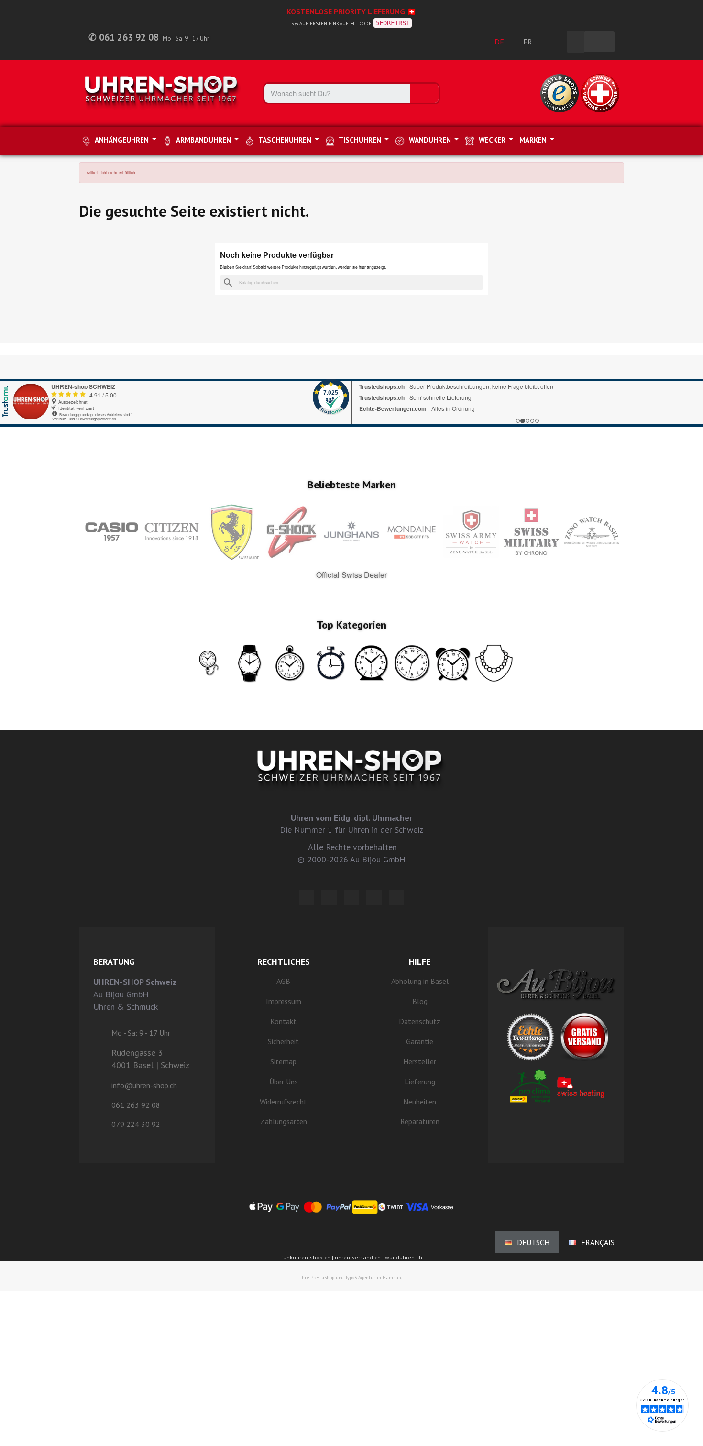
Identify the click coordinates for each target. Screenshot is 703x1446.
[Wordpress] (306, 897)
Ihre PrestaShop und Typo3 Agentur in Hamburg (351, 1277)
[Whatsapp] (374, 897)
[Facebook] (329, 897)
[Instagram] (351, 897)
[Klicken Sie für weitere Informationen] (351, 391)
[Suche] (424, 93)
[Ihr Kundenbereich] (554, 42)
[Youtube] (396, 897)
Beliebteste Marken (352, 484)
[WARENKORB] (599, 41)
